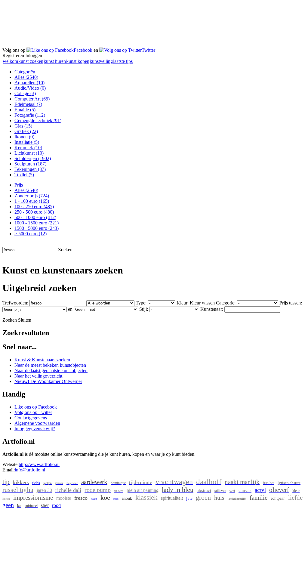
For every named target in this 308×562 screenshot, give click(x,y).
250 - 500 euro (34, 212)
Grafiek (26, 131)
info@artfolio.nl (30, 469)
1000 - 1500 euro (36, 222)
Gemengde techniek (37, 120)
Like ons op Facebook (35, 406)
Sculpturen (30, 163)
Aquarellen (29, 82)
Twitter (148, 50)
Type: (141, 302)
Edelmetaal (28, 104)
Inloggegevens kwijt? (34, 428)
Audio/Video (30, 88)
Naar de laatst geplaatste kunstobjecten (51, 370)
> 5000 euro (30, 233)
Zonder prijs (31, 195)
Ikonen (24, 136)
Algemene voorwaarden (37, 423)
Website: (10, 464)
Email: (8, 469)
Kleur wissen (202, 302)
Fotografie (29, 115)
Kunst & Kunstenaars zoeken (42, 359)
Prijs (18, 184)
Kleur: (183, 302)
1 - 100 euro (31, 201)
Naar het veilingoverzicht (38, 375)
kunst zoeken (30, 61)
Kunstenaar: (211, 309)
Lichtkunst (29, 153)
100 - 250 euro (34, 206)
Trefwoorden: (15, 302)
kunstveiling (101, 61)
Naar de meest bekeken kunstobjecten (50, 365)
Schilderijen (32, 158)
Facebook (83, 50)
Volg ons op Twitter (33, 412)
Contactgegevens (30, 417)
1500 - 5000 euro (36, 228)
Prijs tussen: (290, 302)
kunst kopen (77, 61)
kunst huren (55, 61)
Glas (23, 125)
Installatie (26, 142)
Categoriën (24, 71)
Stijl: (143, 309)
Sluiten (24, 320)
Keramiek (28, 147)
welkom (10, 61)
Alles (26, 77)
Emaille (24, 109)
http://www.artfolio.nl (39, 464)
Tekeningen (30, 169)
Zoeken (65, 249)
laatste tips (123, 61)
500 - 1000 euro (35, 217)
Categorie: (226, 302)
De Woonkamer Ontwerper (48, 381)
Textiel (24, 174)
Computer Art (32, 98)
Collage (25, 93)
